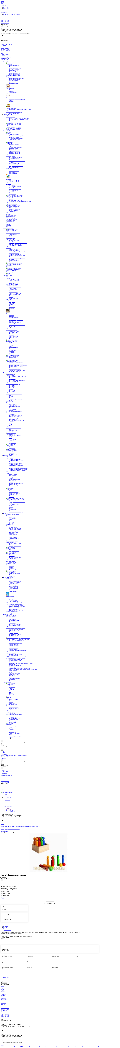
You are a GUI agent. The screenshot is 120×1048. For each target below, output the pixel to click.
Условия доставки (5, 1008)
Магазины (5, 7)
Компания (3, 991)
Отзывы (5, 927)
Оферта (2, 1045)
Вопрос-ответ (4, 1010)
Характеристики (7, 928)
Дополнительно (7, 930)
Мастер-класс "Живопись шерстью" (11, 14)
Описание (5, 926)
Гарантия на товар (5, 1009)
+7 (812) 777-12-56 (5, 20)
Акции (2, 988)
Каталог (2, 986)
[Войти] (1, 786)
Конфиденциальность (6, 1043)
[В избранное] (2, 880)
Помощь (3, 1004)
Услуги (2, 990)
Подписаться (4, 982)
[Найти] (2, 750)
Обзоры (2, 1011)
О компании (6, 8)
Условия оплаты (4, 1006)
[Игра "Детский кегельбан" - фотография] (48, 852)
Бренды (2, 989)
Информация (4, 999)
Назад (8, 808)
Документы (3, 998)
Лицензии (3, 995)
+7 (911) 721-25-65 (5, 23)
